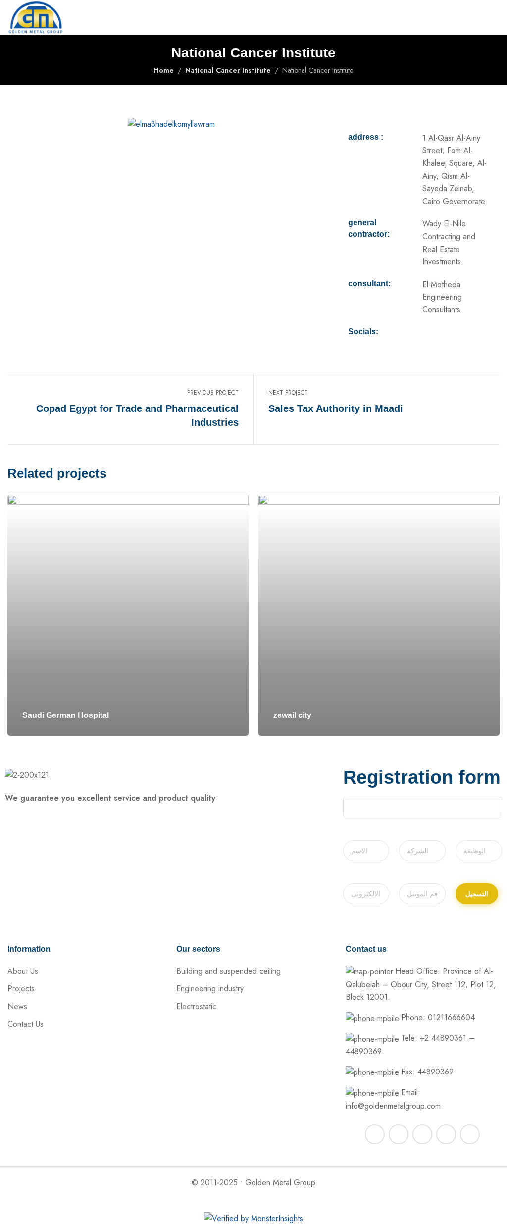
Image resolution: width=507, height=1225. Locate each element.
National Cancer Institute (228, 70)
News (17, 1006)
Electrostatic (196, 1006)
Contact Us (25, 1024)
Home (163, 70)
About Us (22, 971)
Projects (21, 988)
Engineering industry (210, 988)
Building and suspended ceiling (228, 971)
